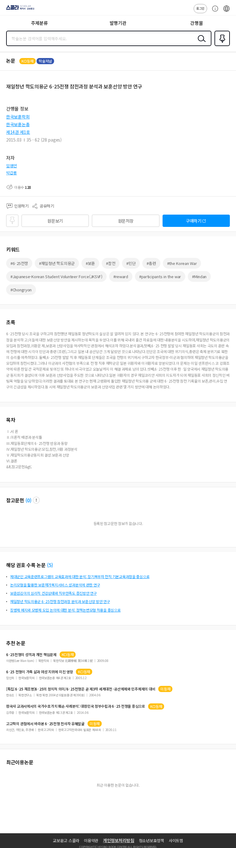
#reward (120, 276)
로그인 (200, 8)
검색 (200, 43)
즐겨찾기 (221, 45)
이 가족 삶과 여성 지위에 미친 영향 (39, 671)
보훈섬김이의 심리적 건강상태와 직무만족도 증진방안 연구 (53, 593)
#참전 (110, 263)
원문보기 (55, 221)
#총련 (151, 263)
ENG (226, 11)
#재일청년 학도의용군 (57, 263)
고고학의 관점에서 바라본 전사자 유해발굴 (45, 723)
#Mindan (199, 276)
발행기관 (118, 23)
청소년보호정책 (151, 840)
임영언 (11, 166)
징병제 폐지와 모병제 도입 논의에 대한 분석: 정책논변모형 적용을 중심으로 (65, 610)
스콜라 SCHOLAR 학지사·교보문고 (19, 9)
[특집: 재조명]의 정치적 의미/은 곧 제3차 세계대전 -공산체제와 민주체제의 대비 (80, 689)
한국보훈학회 (18, 117)
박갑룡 (11, 173)
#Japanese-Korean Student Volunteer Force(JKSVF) (56, 276)
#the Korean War (182, 263)
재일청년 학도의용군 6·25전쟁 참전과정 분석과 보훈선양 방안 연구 (60, 601)
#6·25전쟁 (19, 263)
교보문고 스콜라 (66, 840)
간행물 (196, 23)
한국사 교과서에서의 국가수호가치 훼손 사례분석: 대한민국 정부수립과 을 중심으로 (75, 706)
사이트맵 (176, 840)
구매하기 (194, 221)
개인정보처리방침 (118, 840)
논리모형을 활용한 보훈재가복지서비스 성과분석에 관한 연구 (55, 584)
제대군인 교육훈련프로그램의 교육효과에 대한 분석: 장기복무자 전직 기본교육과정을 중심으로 (79, 576)
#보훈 (90, 263)
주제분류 (39, 23)
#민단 (131, 263)
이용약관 (91, 840)
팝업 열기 (36, 500)
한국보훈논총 (18, 124)
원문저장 (126, 221)
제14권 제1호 (18, 132)
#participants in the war (160, 276)
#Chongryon (21, 290)
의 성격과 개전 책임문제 (31, 654)
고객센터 (213, 11)
